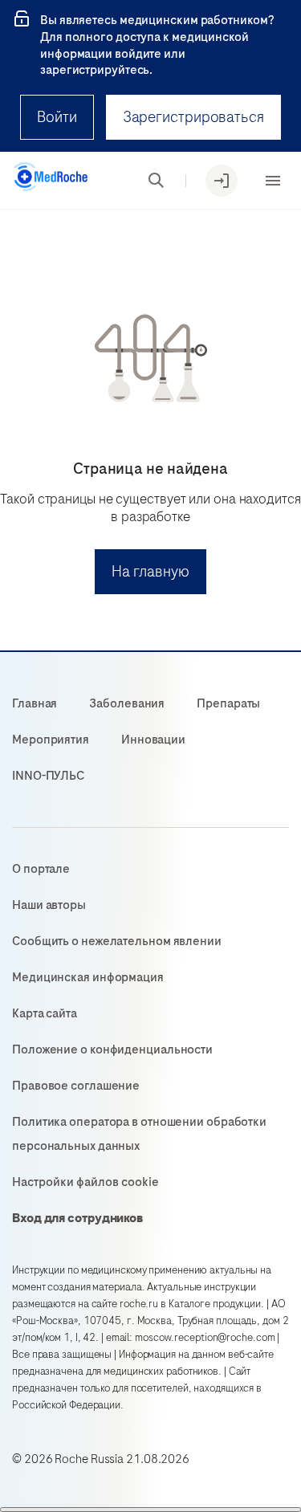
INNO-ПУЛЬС (48, 776)
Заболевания (127, 703)
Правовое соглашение (76, 1085)
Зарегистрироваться (193, 117)
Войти (57, 117)
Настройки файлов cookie (85, 1182)
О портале (41, 869)
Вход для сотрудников (78, 1218)
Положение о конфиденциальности (112, 1049)
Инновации (153, 739)
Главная (34, 703)
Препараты (228, 703)
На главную (150, 571)
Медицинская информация (88, 977)
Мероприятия (50, 739)
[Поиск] (156, 180)
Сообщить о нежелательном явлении (117, 941)
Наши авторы (49, 905)
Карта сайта (44, 1013)
